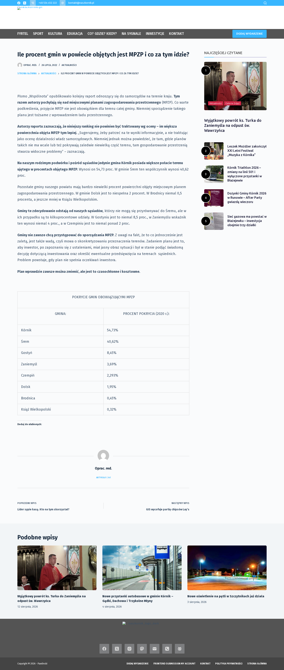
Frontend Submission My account (174, 663)
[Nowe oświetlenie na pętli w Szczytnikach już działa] (227, 568)
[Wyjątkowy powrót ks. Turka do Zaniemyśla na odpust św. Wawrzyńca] (57, 568)
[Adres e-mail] (154, 649)
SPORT (38, 34)
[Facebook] (18, 3)
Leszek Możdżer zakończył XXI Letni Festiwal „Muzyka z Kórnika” (246, 151)
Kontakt (205, 663)
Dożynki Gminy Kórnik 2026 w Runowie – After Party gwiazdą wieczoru (246, 198)
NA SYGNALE (131, 34)
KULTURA (55, 34)
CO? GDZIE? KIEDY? (102, 34)
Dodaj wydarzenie (138, 663)
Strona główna (257, 663)
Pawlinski (42, 663)
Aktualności (69, 65)
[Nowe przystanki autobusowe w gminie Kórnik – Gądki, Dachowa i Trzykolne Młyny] (142, 568)
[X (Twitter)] (24, 3)
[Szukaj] (265, 3)
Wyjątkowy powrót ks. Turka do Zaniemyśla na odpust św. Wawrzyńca (232, 125)
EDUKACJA (75, 34)
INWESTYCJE (155, 34)
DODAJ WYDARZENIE (249, 33)
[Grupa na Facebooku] (180, 649)
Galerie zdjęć (232, 103)
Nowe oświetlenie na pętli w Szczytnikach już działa (225, 596)
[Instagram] (129, 649)
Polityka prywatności (228, 663)
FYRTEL (22, 34)
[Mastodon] (142, 649)
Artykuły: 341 (103, 477)
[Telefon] (167, 649)
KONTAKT (176, 34)
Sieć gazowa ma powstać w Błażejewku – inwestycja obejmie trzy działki (247, 221)
